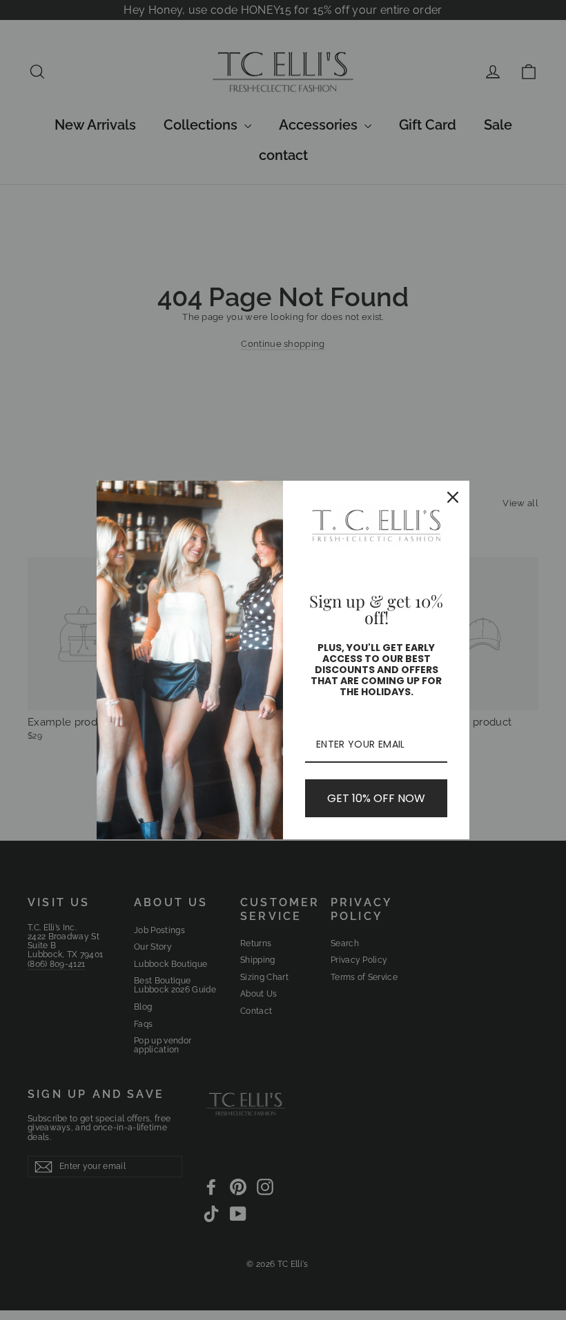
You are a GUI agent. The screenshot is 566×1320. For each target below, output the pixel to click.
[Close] (452, 497)
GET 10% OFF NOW (376, 798)
